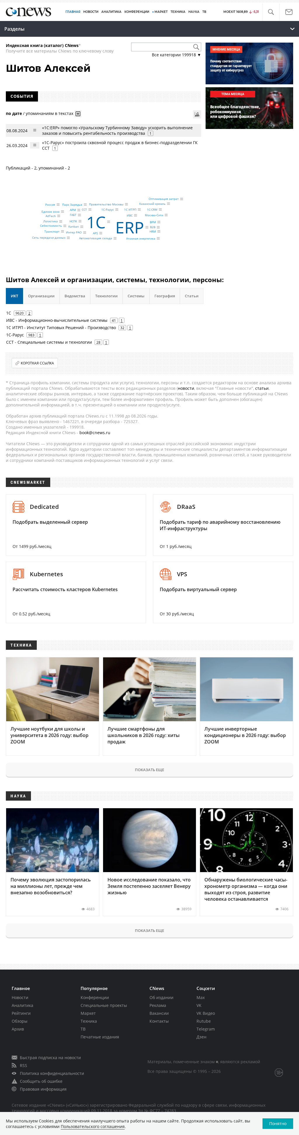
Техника (89, 1021)
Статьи (192, 295)
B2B (152, 227)
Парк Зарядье (72, 204)
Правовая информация (43, 1089)
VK (199, 1005)
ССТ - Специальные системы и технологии (49, 342)
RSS (23, 1065)
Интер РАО (74, 233)
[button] (270, 12)
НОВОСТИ (90, 12)
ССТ (84, 209)
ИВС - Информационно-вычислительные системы (56, 320)
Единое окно (50, 211)
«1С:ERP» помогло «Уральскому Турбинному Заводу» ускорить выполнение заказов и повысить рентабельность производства (117, 130)
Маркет (88, 1013)
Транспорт (52, 231)
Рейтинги (21, 1013)
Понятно (277, 1123)
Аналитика (111, 12)
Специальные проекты (104, 1005)
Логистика (50, 221)
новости (186, 388)
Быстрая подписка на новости (50, 1057)
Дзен (201, 1037)
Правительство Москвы (106, 204)
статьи (262, 388)
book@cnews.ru (94, 432)
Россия (50, 204)
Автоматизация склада (95, 238)
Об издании (161, 997)
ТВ (204, 12)
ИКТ (14, 295)
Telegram (206, 1029)
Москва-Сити (154, 215)
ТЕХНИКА (178, 12)
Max (201, 997)
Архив (18, 1029)
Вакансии (159, 1013)
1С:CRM (152, 209)
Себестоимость (51, 226)
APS (95, 233)
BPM (153, 222)
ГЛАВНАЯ (72, 12)
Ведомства (75, 295)
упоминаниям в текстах (49, 113)
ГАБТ (73, 215)
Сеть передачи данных (48, 238)
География (164, 295)
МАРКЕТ (161, 12)
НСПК (73, 221)
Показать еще (149, 769)
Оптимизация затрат (164, 199)
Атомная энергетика (140, 238)
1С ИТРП (130, 209)
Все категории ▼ (176, 54)
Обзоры (19, 1021)
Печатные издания (100, 1037)
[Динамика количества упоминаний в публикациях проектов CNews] (197, 114)
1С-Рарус (107, 209)
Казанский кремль (152, 204)
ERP (129, 227)
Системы (136, 295)
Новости (20, 997)
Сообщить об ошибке (41, 1081)
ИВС (130, 215)
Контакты (159, 1021)
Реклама (158, 1005)
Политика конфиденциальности (52, 1073)
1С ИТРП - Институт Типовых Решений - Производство (61, 327)
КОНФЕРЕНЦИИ (136, 12)
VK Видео (206, 1013)
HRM (153, 231)
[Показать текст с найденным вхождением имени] (77, 113)
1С (96, 222)
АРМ (73, 210)
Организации (41, 295)
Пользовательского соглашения (93, 1126)
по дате (14, 113)
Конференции (95, 997)
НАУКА (193, 12)
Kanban (73, 227)
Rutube (204, 1021)
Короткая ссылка (37, 363)
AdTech (51, 216)
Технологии (106, 295)
